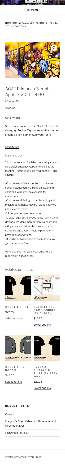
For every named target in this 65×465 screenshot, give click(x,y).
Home (8, 22)
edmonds (28, 134)
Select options (13, 318)
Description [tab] (12, 146)
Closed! (9, 414)
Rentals (17, 22)
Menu (34, 9)
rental (48, 134)
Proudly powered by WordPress (23, 456)
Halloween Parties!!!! (17, 432)
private (39, 134)
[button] (54, 48)
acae (37, 130)
